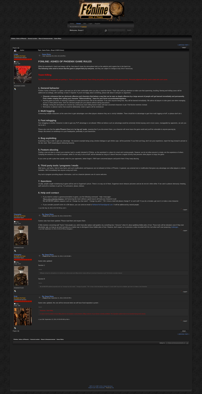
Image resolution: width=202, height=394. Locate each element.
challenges (174, 227)
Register (97, 23)
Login (90, 23)
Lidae (16, 54)
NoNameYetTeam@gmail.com (102, 205)
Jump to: (162, 343)
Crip (113, 387)
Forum (78, 23)
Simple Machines (108, 386)
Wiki (84, 23)
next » (187, 45)
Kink (15, 296)
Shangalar (17, 214)
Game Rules (46, 54)
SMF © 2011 (99, 386)
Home (72, 23)
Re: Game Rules (48, 214)
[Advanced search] (105, 30)
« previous (181, 45)
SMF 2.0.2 (92, 386)
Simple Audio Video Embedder (96, 387)
